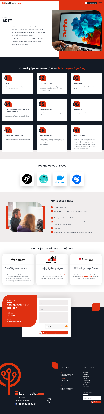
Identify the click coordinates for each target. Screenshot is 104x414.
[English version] (16, 404)
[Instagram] (35, 404)
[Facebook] (20, 404)
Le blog (85, 384)
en (82, 3)
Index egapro (86, 386)
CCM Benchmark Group (86, 276)
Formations (85, 374)
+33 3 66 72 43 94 (20, 397)
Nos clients (85, 378)
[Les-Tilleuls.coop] (11, 3)
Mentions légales (87, 388)
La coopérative (86, 382)
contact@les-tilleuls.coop (22, 400)
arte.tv (18, 114)
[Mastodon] (32, 404)
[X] (23, 404)
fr (80, 3)
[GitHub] (26, 404)
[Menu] (100, 3)
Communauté (86, 380)
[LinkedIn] (29, 404)
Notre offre (86, 372)
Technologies (86, 376)
